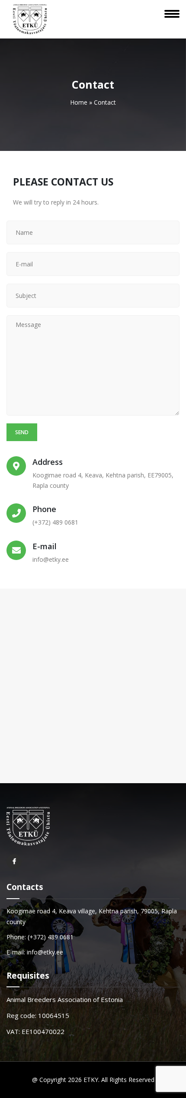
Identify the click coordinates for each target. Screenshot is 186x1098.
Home (78, 102)
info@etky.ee (50, 559)
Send (22, 432)
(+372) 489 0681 (55, 522)
